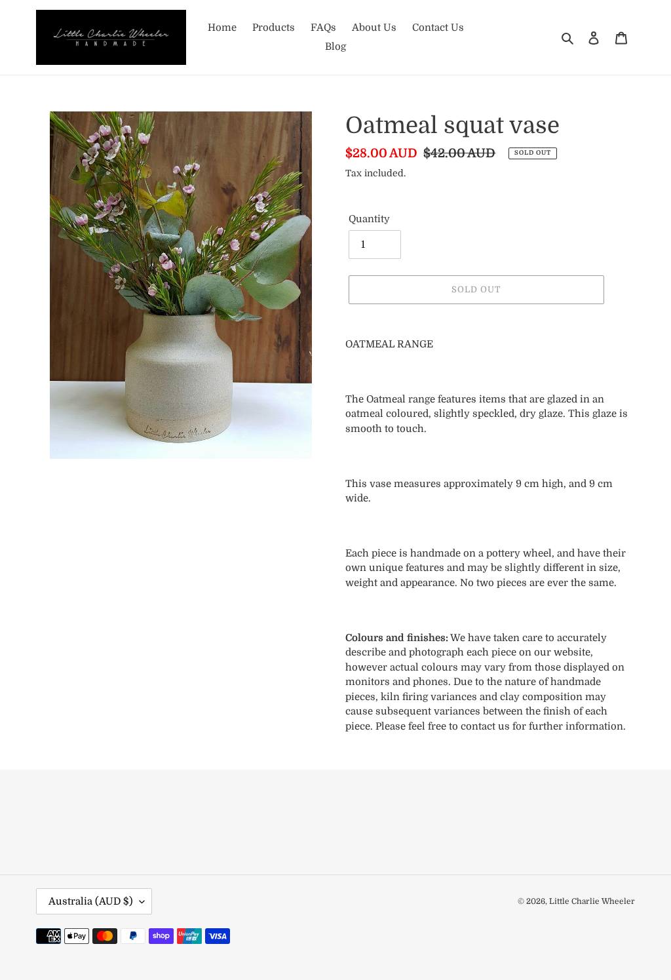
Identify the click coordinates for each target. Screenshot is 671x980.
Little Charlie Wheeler (592, 901)
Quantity (369, 219)
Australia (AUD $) (90, 901)
